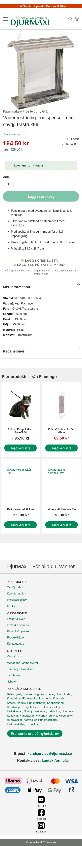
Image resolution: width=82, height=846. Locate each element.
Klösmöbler (66, 715)
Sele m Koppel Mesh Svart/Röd (20, 431)
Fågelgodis (29, 698)
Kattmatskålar (15, 724)
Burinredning (31, 694)
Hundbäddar (63, 694)
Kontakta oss (15, 643)
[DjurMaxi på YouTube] (41, 802)
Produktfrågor (16, 637)
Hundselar (68, 711)
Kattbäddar (14, 698)
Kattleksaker (14, 711)
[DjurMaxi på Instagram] (41, 828)
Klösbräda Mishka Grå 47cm (61, 431)
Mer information (16, 287)
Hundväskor (14, 719)
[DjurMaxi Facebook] (41, 815)
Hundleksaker (51, 707)
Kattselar (12, 715)
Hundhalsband (36, 702)
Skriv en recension (12, 134)
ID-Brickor (32, 724)
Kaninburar (47, 694)
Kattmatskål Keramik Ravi (61, 509)
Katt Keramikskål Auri (20, 509)
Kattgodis (59, 698)
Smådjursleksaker (35, 711)
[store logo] (30, 21)
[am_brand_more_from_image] (20, 405)
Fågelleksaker (32, 707)
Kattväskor (30, 719)
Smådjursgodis (16, 702)
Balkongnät (14, 694)
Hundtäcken (27, 715)
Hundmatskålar (47, 719)
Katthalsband (55, 702)
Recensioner (13, 351)
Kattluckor (54, 711)
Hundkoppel (14, 707)
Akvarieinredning (46, 715)
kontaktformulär (55, 761)
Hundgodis (44, 698)
